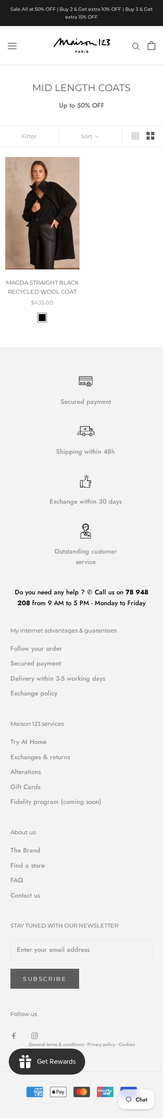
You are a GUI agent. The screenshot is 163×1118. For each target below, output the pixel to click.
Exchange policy (33, 693)
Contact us (25, 895)
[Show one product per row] (135, 136)
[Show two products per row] (150, 136)
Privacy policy (101, 1044)
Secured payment (35, 663)
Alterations (25, 772)
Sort (87, 136)
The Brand (25, 850)
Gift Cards (25, 787)
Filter (29, 136)
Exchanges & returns (40, 757)
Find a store (27, 865)
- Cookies (125, 1044)
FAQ (16, 880)
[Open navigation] (12, 45)
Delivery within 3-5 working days (57, 678)
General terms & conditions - (57, 1044)
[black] (42, 317)
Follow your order (36, 648)
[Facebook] (13, 1035)
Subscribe (45, 978)
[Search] (136, 45)
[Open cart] (151, 45)
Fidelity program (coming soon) (55, 802)
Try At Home (28, 742)
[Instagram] (34, 1035)
